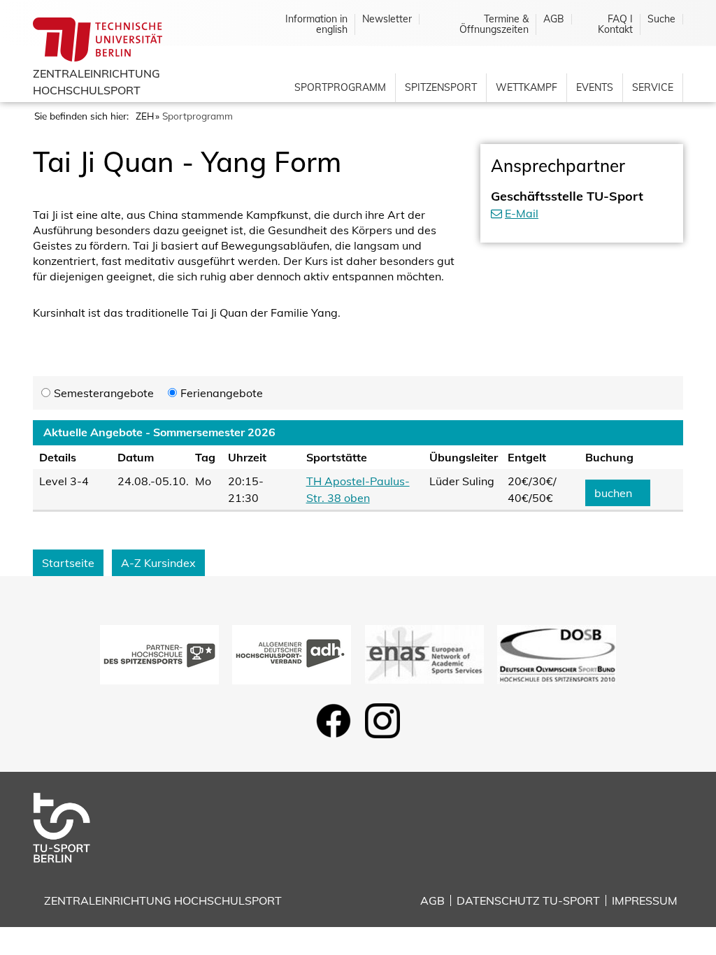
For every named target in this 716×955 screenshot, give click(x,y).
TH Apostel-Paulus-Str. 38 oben (358, 489)
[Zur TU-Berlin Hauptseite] (97, 38)
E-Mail (521, 213)
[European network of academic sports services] (424, 653)
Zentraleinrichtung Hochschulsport (163, 900)
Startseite (68, 563)
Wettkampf (526, 87)
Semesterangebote (104, 393)
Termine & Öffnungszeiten (494, 24)
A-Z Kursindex (158, 563)
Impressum (645, 900)
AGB (553, 19)
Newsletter (387, 19)
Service (652, 87)
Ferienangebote (221, 393)
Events (594, 87)
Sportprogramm (340, 87)
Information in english (316, 24)
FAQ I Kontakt (615, 24)
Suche (661, 19)
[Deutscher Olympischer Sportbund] (556, 653)
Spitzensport (441, 87)
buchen (613, 493)
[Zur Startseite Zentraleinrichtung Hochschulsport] (72, 826)
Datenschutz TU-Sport (528, 900)
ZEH (145, 116)
